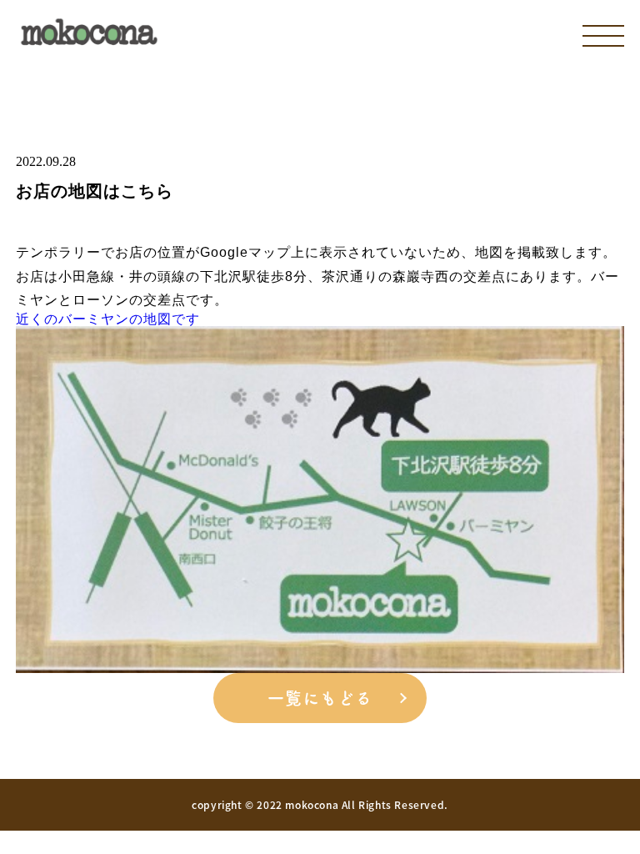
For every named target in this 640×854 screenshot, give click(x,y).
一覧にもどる (320, 698)
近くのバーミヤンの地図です (108, 319)
